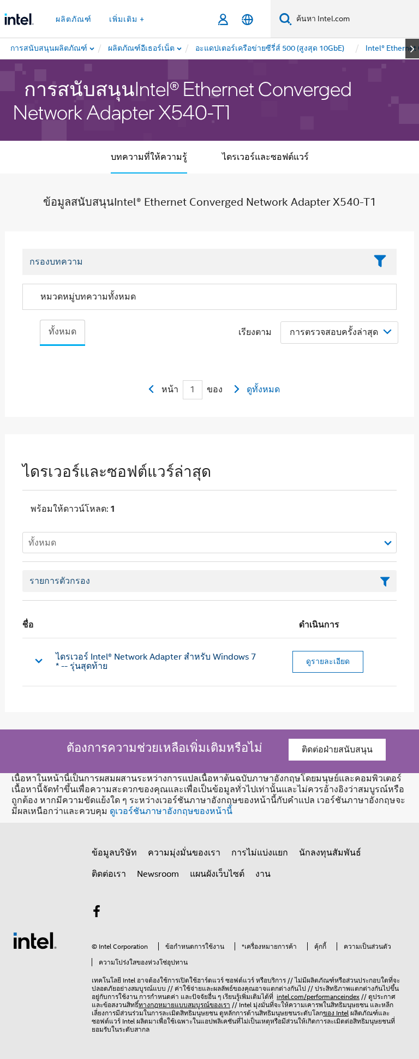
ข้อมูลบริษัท (114, 852)
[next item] (412, 48)
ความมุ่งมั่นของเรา (184, 852)
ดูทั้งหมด (263, 389)
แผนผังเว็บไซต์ (217, 874)
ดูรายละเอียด (328, 661)
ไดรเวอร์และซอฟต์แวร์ (265, 157)
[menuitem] (142, 48)
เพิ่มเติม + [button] (127, 19)
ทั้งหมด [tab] (62, 331)
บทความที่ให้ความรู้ (149, 157)
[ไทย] (247, 19)
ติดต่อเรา (109, 874)
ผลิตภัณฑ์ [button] (74, 19)
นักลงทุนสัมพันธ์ (330, 852)
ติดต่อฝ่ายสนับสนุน (337, 749)
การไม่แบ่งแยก (259, 852)
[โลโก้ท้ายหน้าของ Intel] (35, 940)
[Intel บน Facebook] (96, 913)
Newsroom (158, 874)
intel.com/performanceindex (318, 996)
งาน (263, 874)
